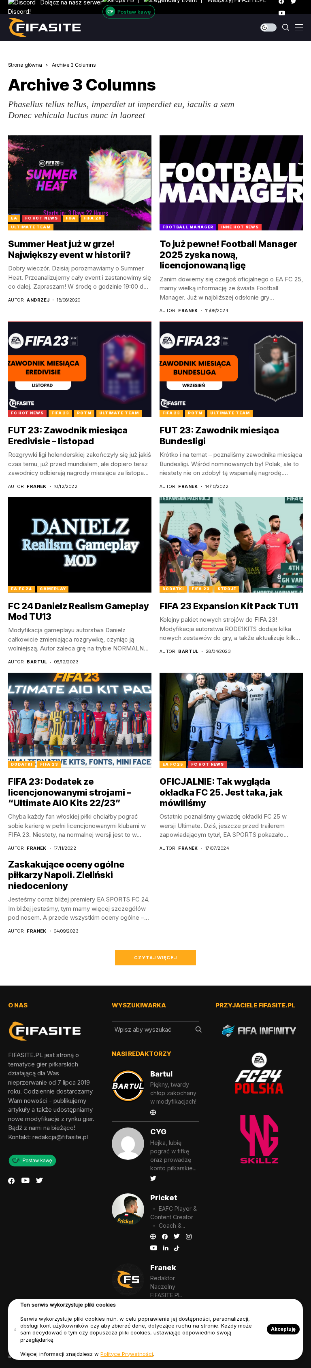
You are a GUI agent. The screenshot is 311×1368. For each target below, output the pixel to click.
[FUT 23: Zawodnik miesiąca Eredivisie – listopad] (79, 369)
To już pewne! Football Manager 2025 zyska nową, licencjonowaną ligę (228, 254)
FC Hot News (41, 218)
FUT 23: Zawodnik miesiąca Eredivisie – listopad (68, 435)
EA (14, 218)
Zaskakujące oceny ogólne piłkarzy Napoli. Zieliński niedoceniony (66, 875)
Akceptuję (283, 1329)
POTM (84, 413)
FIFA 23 (60, 413)
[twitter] (39, 1181)
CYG (158, 1131)
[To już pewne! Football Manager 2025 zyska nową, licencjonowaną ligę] (231, 182)
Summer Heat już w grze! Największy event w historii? (69, 249)
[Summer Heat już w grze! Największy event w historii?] (79, 182)
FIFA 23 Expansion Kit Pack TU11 (229, 606)
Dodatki (173, 589)
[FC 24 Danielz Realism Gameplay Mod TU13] (79, 545)
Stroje (226, 589)
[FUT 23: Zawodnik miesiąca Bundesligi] (231, 369)
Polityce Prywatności (126, 1354)
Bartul (37, 662)
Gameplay (53, 589)
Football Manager (187, 227)
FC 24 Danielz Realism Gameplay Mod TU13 (78, 611)
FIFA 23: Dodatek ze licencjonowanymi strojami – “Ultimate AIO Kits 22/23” (69, 792)
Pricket (163, 1197)
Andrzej (38, 300)
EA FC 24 (21, 589)
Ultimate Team (31, 227)
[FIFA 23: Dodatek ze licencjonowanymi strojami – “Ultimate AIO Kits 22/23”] (79, 720)
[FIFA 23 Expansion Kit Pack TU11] (231, 545)
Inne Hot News (240, 227)
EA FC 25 (172, 764)
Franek (188, 310)
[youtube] (282, 13)
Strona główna (25, 64)
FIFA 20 (92, 218)
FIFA (71, 218)
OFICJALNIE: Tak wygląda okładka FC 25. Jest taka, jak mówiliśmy (221, 792)
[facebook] (11, 1181)
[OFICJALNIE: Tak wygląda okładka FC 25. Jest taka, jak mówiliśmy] (231, 720)
